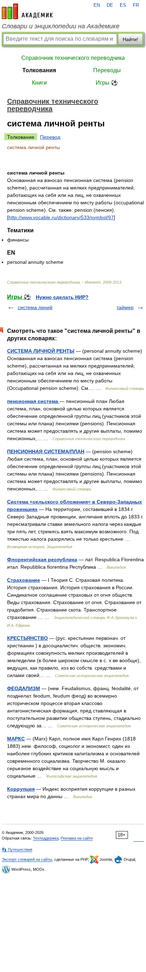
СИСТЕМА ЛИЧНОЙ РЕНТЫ (40, 351)
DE (110, 5)
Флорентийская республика (42, 559)
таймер (125, 307)
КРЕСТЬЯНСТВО (27, 638)
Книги (39, 83)
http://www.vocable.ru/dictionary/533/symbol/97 (61, 217)
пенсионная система (33, 401)
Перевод (50, 137)
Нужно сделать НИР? (62, 297)
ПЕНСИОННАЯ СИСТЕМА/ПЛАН (45, 451)
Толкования (39, 70)
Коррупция (21, 789)
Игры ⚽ (107, 83)
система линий (35, 307)
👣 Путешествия (17, 849)
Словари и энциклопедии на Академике (60, 26)
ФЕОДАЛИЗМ (23, 688)
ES (123, 5)
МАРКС (16, 738)
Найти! (130, 39)
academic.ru (27, 11)
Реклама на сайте (77, 838)
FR (136, 5)
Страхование (23, 580)
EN (97, 5)
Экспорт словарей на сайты (27, 859)
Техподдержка (45, 838)
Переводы (107, 70)
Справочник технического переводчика (73, 58)
